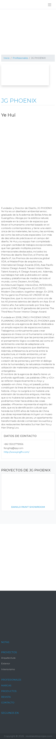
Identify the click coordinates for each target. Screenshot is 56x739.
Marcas (6, 685)
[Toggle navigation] (50, 5)
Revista (6, 697)
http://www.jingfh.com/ (16, 452)
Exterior (5, 663)
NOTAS (5, 642)
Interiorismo (8, 669)
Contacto (7, 702)
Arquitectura (8, 657)
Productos (9, 691)
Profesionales (11, 679)
